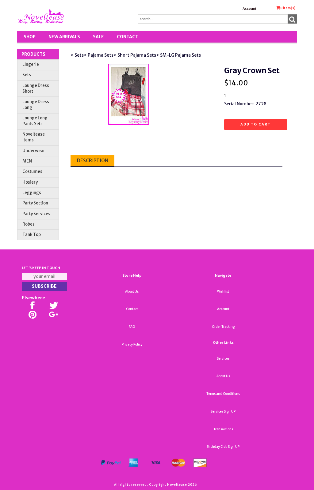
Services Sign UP (223, 411)
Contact (127, 36)
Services (223, 359)
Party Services (36, 213)
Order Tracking (223, 327)
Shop (30, 36)
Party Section (35, 203)
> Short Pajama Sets (134, 55)
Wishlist (223, 292)
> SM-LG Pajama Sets (178, 55)
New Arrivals (64, 36)
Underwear (33, 150)
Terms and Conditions (223, 394)
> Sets (77, 55)
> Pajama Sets (98, 55)
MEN (27, 161)
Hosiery (30, 182)
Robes (28, 224)
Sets (26, 74)
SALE (98, 36)
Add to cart (255, 124)
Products (33, 54)
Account (249, 8)
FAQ (132, 327)
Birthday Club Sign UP (223, 447)
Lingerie (30, 64)
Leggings (31, 192)
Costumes (32, 171)
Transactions (223, 429)
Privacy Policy (132, 344)
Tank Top (31, 234)
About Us (132, 292)
